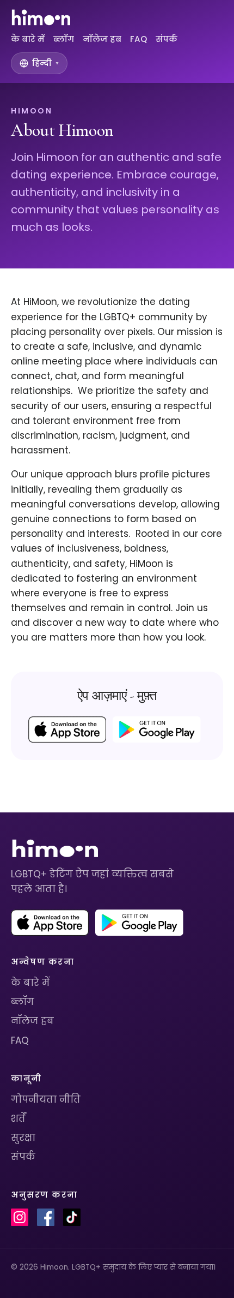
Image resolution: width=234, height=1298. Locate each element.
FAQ (138, 39)
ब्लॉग (63, 39)
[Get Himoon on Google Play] (157, 729)
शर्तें (18, 1118)
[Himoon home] (40, 17)
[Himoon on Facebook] (45, 1217)
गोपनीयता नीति (46, 1099)
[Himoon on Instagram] (19, 1217)
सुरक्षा (23, 1137)
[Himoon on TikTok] (72, 1217)
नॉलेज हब (102, 39)
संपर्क (166, 39)
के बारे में (28, 39)
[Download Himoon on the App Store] (67, 729)
